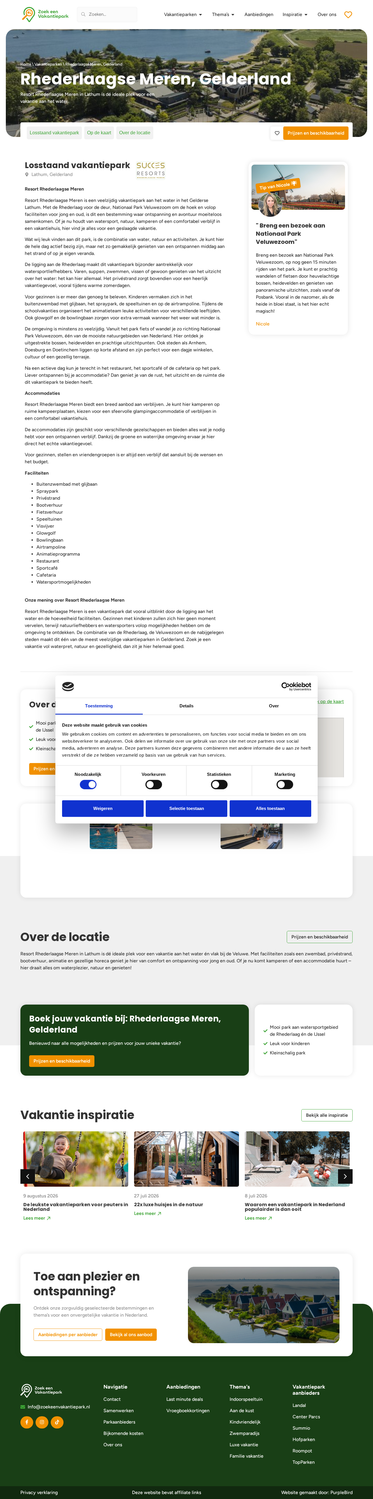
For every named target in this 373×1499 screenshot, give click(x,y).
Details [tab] (187, 705)
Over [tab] (274, 705)
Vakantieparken (48, 64)
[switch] (153, 784)
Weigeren (102, 808)
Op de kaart (99, 132)
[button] (345, 1176)
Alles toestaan (270, 808)
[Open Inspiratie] (306, 14)
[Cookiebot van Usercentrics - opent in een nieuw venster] (285, 686)
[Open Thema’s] (233, 14)
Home (25, 64)
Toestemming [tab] (99, 705)
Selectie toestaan (186, 808)
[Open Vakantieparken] (200, 14)
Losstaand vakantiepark (54, 132)
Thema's (240, 1387)
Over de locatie (134, 132)
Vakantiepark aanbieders (309, 1390)
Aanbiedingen (183, 1387)
